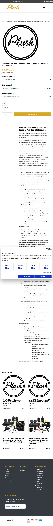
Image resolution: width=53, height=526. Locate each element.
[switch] (20, 268)
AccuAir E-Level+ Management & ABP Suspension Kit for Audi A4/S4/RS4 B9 (12, 401)
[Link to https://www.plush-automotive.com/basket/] (45, 1)
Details (22, 408)
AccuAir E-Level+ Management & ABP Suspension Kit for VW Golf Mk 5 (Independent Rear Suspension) (38, 441)
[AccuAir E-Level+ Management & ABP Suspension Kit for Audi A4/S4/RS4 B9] (13, 386)
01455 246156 (39, 483)
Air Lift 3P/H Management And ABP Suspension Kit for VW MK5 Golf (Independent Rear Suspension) (13, 440)
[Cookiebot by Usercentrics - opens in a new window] (46, 249)
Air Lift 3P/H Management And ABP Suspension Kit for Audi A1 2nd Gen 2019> (39, 401)
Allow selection (26, 276)
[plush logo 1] (20, 42)
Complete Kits (10, 72)
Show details (46, 272)
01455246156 (20, 1)
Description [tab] (5, 125)
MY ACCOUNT (49, 1)
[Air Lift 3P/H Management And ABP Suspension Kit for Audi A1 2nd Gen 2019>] (39, 386)
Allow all (43, 276)
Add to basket (32, 114)
